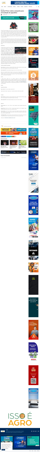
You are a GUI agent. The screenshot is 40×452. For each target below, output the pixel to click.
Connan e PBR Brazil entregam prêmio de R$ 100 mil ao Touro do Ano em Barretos (13, 147)
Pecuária (22, 6)
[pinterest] (38, 431)
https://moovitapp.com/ (23, 81)
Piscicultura (30, 6)
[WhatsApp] (11, 136)
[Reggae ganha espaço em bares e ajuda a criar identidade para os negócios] (5, 142)
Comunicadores (10, 6)
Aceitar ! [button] (3, 449)
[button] (36, 6)
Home (2, 6)
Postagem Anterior (3, 157)
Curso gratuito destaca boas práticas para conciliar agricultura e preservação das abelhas (22, 147)
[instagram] (37, 431)
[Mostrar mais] (16, 136)
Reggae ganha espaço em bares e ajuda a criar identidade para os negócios (4, 147)
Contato (35, 450)
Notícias (18, 6)
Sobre (5, 6)
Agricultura (26, 6)
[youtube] (35, 431)
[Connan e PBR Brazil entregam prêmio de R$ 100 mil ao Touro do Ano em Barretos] (14, 142)
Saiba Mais (6, 448)
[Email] (14, 136)
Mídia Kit (38, 450)
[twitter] (33, 431)
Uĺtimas (14, 6)
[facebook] (31, 431)
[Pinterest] (13, 136)
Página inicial (2, 9)
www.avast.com (9, 126)
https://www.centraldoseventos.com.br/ (10, 117)
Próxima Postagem (23, 157)
